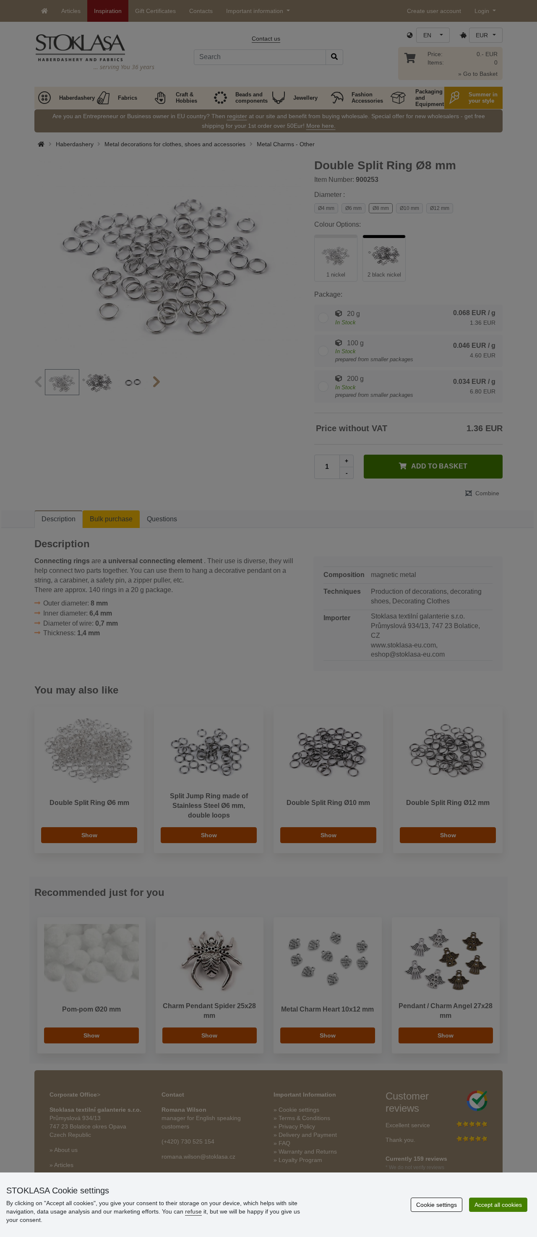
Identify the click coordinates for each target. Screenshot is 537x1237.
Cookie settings (436, 1204)
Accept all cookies (498, 1204)
